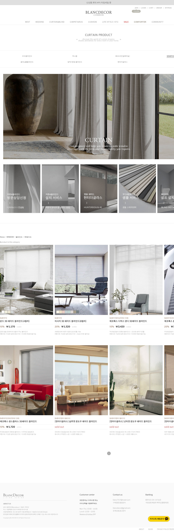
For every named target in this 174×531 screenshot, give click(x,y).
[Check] (45, 512)
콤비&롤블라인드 (27, 62)
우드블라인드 (27, 56)
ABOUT (141, 529)
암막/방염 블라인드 (75, 62)
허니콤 (74, 56)
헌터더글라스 (123, 62)
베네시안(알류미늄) (122, 56)
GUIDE (150, 529)
